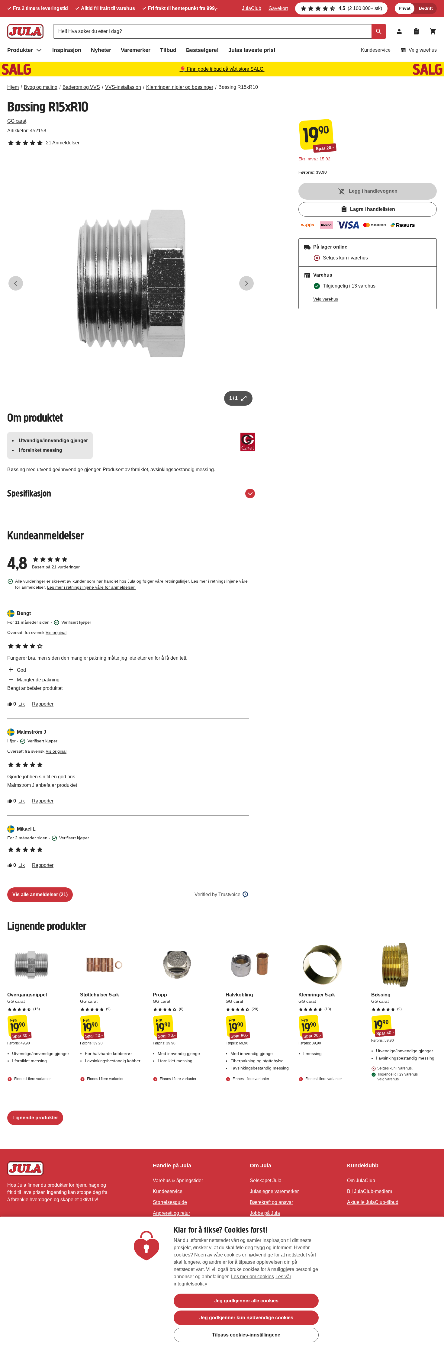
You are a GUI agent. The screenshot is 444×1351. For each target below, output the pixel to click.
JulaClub (251, 8)
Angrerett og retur (171, 1213)
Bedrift (426, 8)
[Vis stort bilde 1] (131, 283)
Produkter (20, 50)
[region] (222, 1284)
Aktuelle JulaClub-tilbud (372, 1202)
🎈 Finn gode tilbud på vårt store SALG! (222, 69)
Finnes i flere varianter (32, 1079)
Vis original (56, 632)
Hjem (13, 87)
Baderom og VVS (81, 87)
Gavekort (278, 8)
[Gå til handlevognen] (433, 31)
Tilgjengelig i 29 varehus (397, 1076)
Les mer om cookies (252, 1276)
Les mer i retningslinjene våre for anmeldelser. (91, 587)
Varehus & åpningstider (178, 1180)
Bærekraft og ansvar (271, 1202)
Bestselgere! (202, 50)
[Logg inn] (399, 31)
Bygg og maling (40, 87)
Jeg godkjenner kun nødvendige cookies (246, 1317)
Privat (404, 8)
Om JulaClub (361, 1180)
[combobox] (219, 31)
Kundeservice (376, 50)
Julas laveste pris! (251, 50)
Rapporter (42, 703)
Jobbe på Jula (265, 1213)
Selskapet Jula (266, 1180)
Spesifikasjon (29, 493)
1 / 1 (233, 398)
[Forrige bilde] (15, 283)
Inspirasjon (66, 50)
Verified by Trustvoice (217, 894)
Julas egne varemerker (274, 1191)
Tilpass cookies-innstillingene (246, 1334)
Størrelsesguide (170, 1202)
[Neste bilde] (246, 283)
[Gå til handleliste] (416, 31)
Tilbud (168, 50)
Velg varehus (423, 50)
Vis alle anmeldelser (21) (40, 894)
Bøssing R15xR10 (238, 87)
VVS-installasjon (123, 87)
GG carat (16, 121)
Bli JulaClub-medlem (369, 1191)
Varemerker (135, 50)
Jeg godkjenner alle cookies (246, 1300)
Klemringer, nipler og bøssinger (179, 87)
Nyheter (101, 50)
